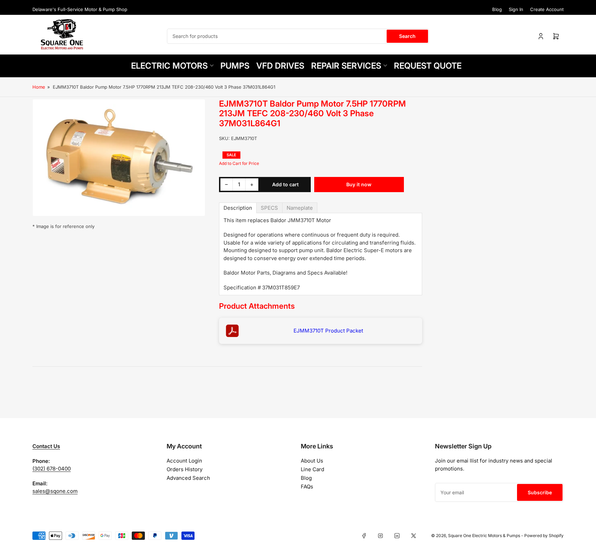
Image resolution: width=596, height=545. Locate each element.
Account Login (184, 460)
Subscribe (540, 492)
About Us (312, 460)
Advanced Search (188, 478)
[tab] (238, 207)
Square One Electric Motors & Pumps (484, 535)
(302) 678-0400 (51, 468)
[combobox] (298, 36)
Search (407, 36)
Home (38, 87)
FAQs (307, 486)
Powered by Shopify (544, 535)
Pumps (234, 66)
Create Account (547, 9)
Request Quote (427, 66)
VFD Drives (280, 66)
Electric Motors (169, 66)
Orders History (184, 469)
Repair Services (346, 66)
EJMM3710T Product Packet (328, 330)
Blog (497, 9)
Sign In (516, 9)
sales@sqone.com (55, 491)
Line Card (312, 469)
